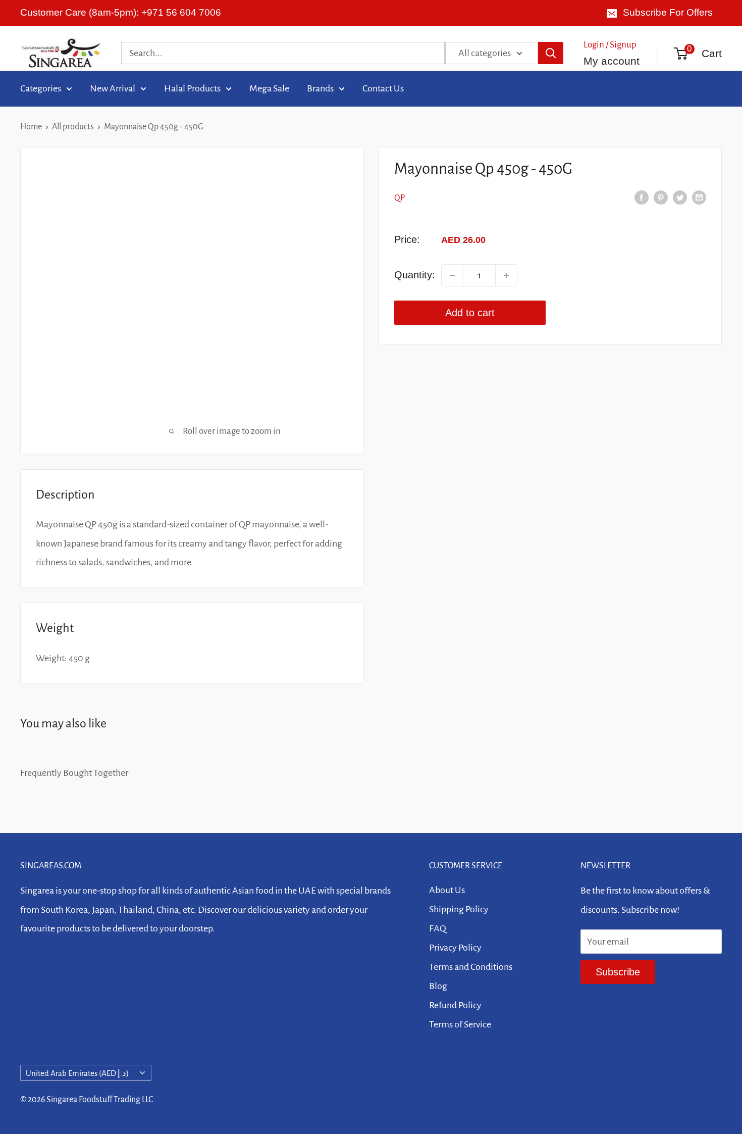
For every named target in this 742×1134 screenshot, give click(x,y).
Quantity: (414, 274)
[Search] (550, 53)
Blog (438, 986)
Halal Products (192, 88)
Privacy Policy (455, 948)
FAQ (437, 928)
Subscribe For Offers (668, 12)
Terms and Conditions (470, 967)
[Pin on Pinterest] (661, 197)
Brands (320, 88)
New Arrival (112, 88)
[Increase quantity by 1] (506, 275)
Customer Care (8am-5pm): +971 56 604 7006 (120, 12)
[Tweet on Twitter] (680, 197)
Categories (40, 88)
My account (612, 60)
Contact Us (383, 88)
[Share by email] (699, 197)
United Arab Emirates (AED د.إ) (77, 1073)
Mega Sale (269, 88)
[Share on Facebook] (641, 197)
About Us (447, 890)
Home (31, 126)
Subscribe (618, 971)
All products (73, 126)
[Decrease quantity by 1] (452, 275)
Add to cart (470, 312)
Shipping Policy (459, 909)
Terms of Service (460, 1024)
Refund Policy (455, 1005)
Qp (399, 198)
